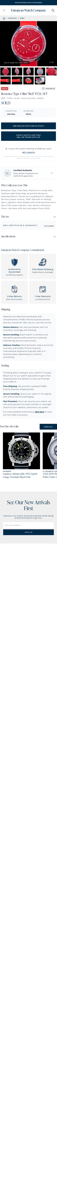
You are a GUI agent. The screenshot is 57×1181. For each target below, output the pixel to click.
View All (48, 427)
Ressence (12, 18)
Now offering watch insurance (28, 2)
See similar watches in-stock (28, 126)
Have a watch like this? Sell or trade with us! (28, 136)
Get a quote (28, 152)
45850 (22, 18)
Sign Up (28, 532)
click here (39, 412)
